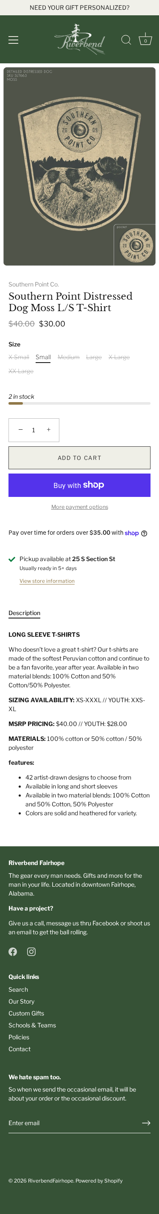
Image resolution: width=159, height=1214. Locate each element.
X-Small (18, 357)
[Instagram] (31, 951)
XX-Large (20, 371)
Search (18, 989)
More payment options (79, 507)
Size (14, 344)
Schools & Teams (32, 1025)
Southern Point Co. (33, 284)
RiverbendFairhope (50, 1181)
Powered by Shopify (99, 1181)
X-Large (119, 357)
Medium (69, 357)
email (24, 932)
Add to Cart (80, 457)
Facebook (105, 923)
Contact (19, 1048)
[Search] (126, 41)
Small (43, 357)
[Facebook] (12, 951)
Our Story (21, 1001)
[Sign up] (146, 1123)
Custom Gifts (26, 1013)
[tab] (28, 612)
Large (94, 357)
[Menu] (13, 40)
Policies (18, 1037)
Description (24, 612)
